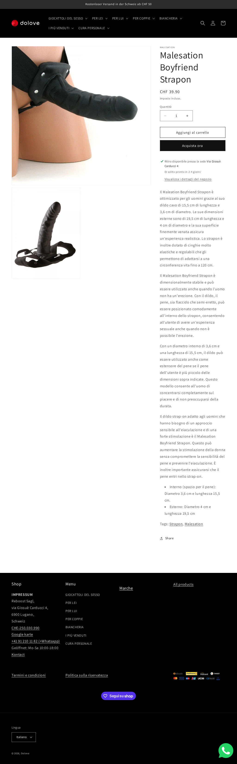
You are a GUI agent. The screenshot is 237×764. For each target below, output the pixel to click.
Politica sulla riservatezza (86, 675)
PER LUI (71, 611)
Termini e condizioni (29, 675)
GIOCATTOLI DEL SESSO (82, 595)
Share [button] (169, 538)
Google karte (22, 634)
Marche (126, 588)
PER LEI (71, 603)
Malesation (194, 523)
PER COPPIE (74, 619)
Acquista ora (192, 145)
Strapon (176, 523)
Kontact (18, 654)
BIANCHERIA (74, 627)
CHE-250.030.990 (26, 627)
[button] (67, 18)
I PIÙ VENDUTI (76, 635)
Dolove (25, 753)
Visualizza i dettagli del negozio (188, 179)
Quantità (166, 107)
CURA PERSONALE (78, 643)
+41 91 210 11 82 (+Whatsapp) (36, 641)
